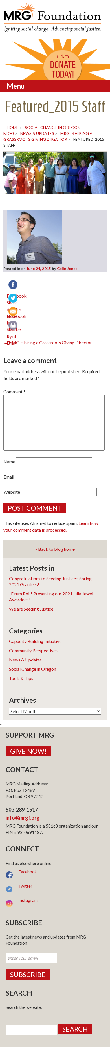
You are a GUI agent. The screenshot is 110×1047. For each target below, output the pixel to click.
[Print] (13, 325)
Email (8, 476)
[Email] (13, 312)
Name (9, 461)
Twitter (25, 886)
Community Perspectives (33, 650)
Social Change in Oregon (32, 669)
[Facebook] (13, 285)
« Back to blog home (55, 549)
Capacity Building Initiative (35, 641)
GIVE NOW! (28, 751)
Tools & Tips (21, 678)
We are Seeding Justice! (32, 608)
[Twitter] (13, 298)
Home (13, 127)
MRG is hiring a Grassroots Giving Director (47, 342)
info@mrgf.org (22, 818)
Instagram (28, 900)
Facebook (27, 871)
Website (11, 492)
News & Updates (37, 133)
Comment (14, 391)
